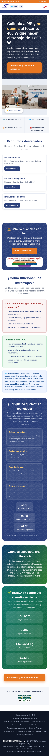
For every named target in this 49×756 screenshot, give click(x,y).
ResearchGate (41, 731)
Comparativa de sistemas (25, 731)
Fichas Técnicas (8, 731)
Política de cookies (38, 721)
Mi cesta (44, 1)
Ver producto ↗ (12, 168)
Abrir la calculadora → (24, 251)
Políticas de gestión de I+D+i (25, 715)
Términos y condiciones (24, 734)
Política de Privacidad (19, 725)
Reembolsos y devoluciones (17, 728)
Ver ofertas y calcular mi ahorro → (22, 67)
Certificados (33, 725)
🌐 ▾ (14, 6)
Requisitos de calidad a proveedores (16, 721)
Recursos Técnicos (35, 728)
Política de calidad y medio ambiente (24, 718)
